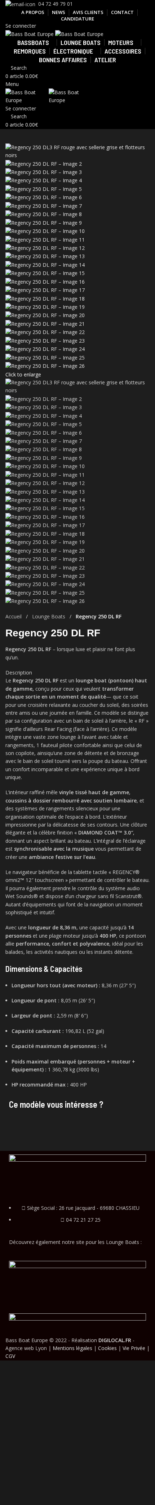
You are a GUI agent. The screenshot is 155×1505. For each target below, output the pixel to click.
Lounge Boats (49, 616)
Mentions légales (72, 1348)
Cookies (107, 1348)
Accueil (14, 616)
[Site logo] (30, 33)
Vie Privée (134, 1348)
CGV (10, 1356)
